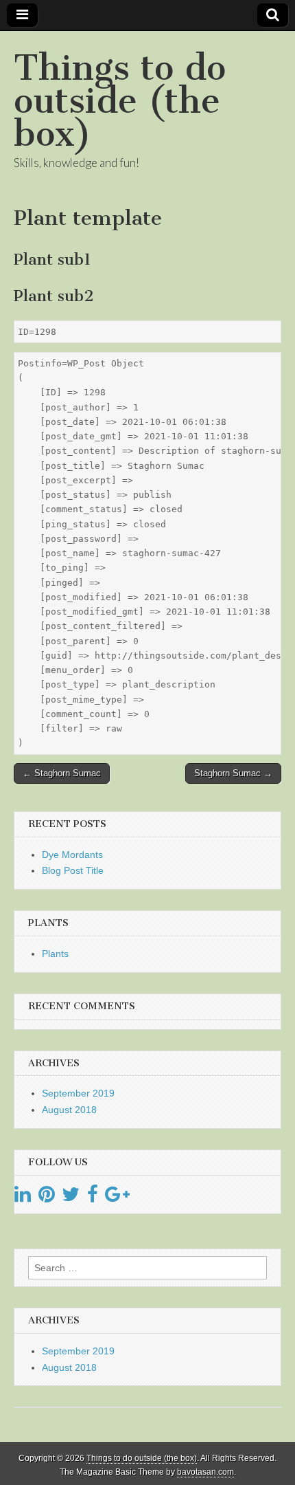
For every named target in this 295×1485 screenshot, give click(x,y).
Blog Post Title (73, 870)
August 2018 (69, 1109)
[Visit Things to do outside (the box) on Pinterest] (46, 1197)
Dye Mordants (72, 854)
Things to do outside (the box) (120, 101)
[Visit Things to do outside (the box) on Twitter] (71, 1197)
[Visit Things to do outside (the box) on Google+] (117, 1197)
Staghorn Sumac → (233, 773)
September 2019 (78, 1093)
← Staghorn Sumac (62, 773)
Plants (55, 953)
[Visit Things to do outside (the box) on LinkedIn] (22, 1197)
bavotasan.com (205, 1472)
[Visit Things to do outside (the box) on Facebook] (92, 1197)
